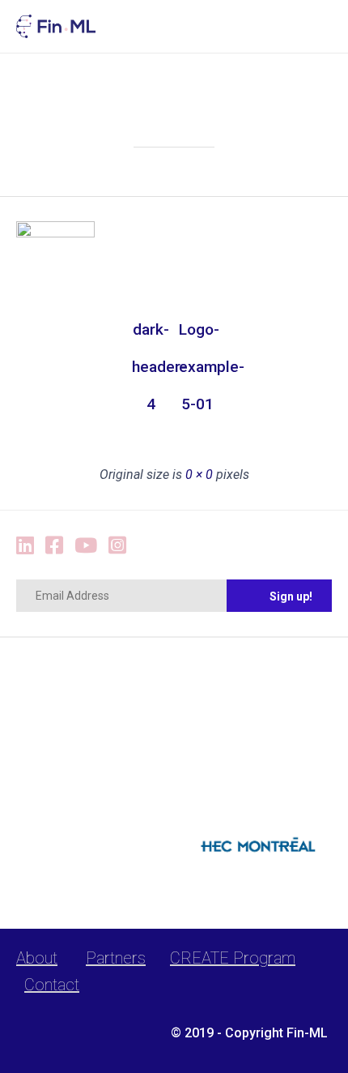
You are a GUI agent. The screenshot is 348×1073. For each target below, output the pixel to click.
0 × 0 (199, 474)
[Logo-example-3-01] (55, 233)
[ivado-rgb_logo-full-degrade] (91, 799)
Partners (116, 958)
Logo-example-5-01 (197, 334)
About (36, 958)
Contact (51, 984)
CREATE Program (232, 958)
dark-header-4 (150, 334)
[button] (279, 595)
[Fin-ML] (55, 26)
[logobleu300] (257, 867)
